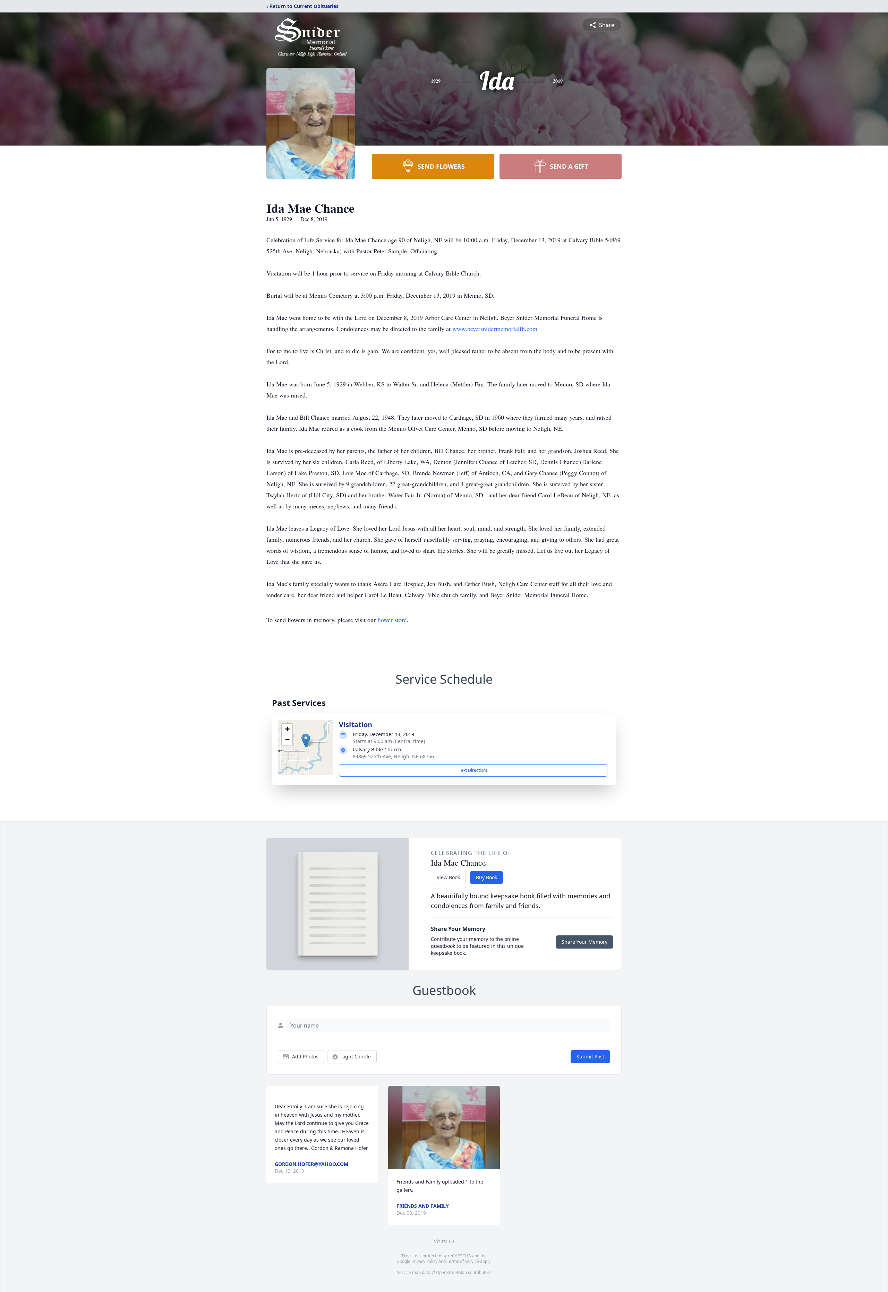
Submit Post (590, 1056)
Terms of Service (463, 1261)
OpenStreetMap (451, 1272)
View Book (448, 877)
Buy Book (486, 877)
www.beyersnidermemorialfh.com (494, 328)
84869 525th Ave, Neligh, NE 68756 (393, 756)
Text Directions (473, 770)
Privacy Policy (424, 1261)
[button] (305, 740)
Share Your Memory (584, 942)
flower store (392, 620)
